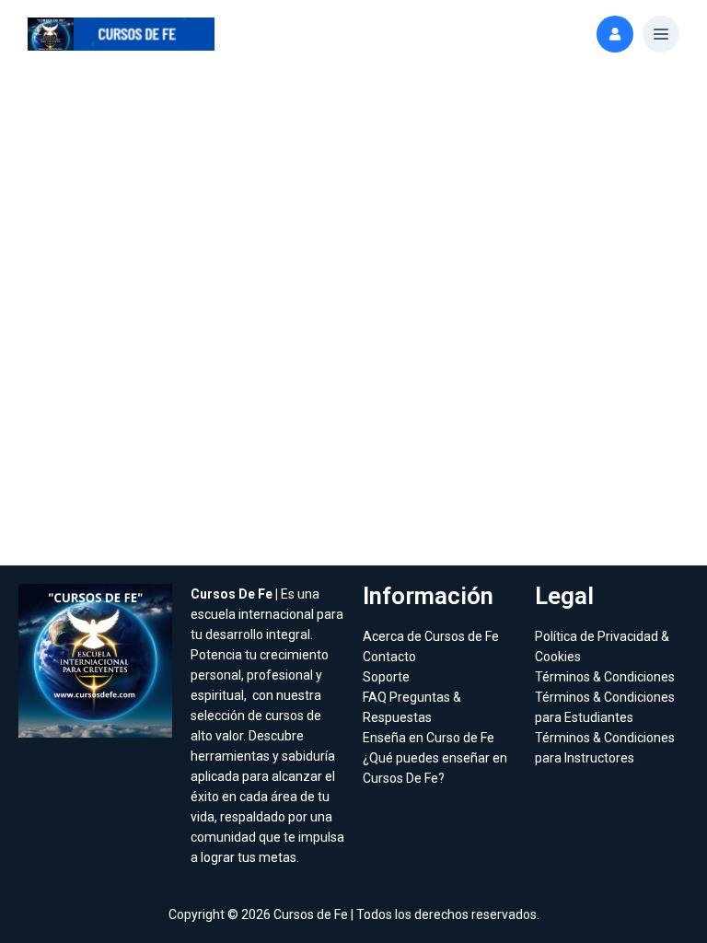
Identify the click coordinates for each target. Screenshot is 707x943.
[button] (661, 35)
